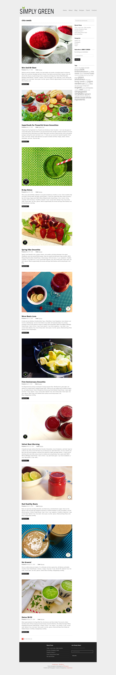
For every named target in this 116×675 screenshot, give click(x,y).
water (89, 95)
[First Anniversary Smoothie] (47, 377)
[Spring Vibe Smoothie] (47, 245)
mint (78, 85)
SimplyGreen (55, 664)
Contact (94, 10)
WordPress (61, 664)
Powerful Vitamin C (79, 30)
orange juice (86, 85)
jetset (86, 81)
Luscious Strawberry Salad (81, 29)
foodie (92, 75)
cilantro (81, 73)
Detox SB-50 (27, 617)
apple (82, 67)
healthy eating (87, 79)
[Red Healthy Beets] (47, 499)
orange (81, 85)
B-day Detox (27, 190)
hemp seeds (80, 82)
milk (75, 85)
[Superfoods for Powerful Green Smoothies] (47, 120)
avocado (86, 67)
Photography (77, 42)
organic (78, 87)
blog (89, 71)
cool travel (77, 75)
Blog (75, 10)
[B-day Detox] (47, 185)
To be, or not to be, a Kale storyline (83, 27)
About (71, 10)
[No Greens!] (47, 557)
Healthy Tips (41, 127)
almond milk (78, 67)
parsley (84, 88)
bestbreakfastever (81, 72)
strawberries (77, 95)
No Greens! (26, 562)
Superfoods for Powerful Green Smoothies (40, 125)
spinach (87, 94)
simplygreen (81, 91)
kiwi (86, 84)
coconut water (88, 74)
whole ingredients (83, 98)
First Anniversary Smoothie (33, 382)
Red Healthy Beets (30, 504)
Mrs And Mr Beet (29, 67)
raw (81, 89)
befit (82, 69)
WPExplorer (66, 666)
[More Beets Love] (47, 311)
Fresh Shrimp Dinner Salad (81, 32)
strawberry (82, 95)
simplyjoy (79, 93)
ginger (76, 77)
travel (86, 95)
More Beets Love (29, 316)
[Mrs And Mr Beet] (47, 63)
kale (83, 84)
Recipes (81, 10)
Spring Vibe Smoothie (31, 249)
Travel (88, 10)
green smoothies (80, 78)
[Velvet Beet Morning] (47, 439)
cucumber (81, 75)
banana (77, 70)
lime (91, 84)
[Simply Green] (36, 10)
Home (65, 10)
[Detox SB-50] (47, 612)
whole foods (80, 97)
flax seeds (89, 75)
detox (85, 75)
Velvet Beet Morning (30, 444)
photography (89, 88)
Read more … (25, 84)
